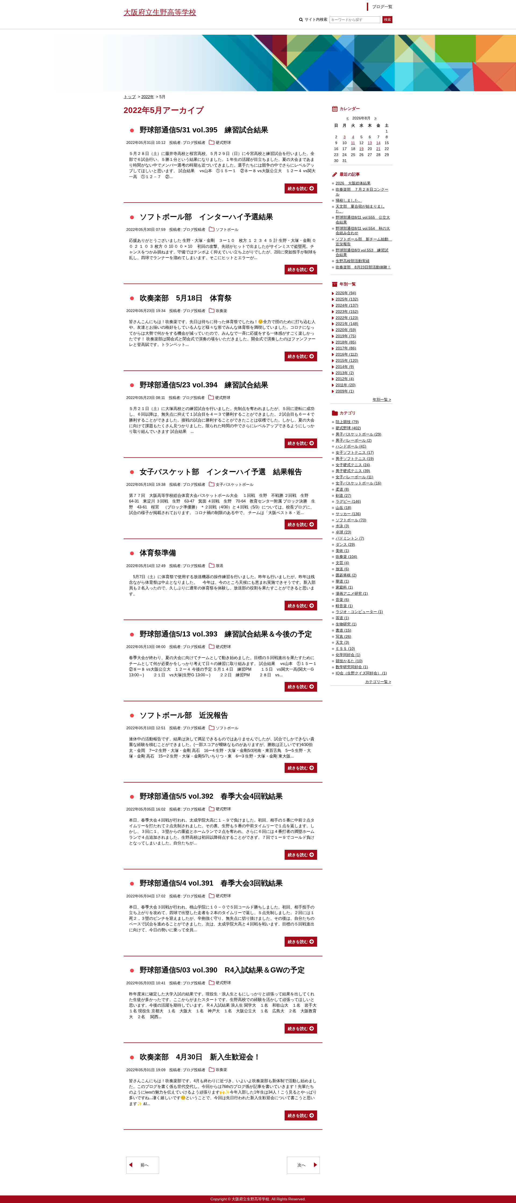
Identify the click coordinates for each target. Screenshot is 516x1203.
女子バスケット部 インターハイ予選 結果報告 (221, 472)
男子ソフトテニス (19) (355, 459)
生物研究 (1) (346, 624)
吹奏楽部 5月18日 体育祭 (186, 298)
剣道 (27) (343, 496)
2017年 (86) (346, 348)
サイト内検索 (316, 19)
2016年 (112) (347, 354)
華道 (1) (342, 581)
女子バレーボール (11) (354, 477)
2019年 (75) (346, 336)
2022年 (147, 96)
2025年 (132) (347, 299)
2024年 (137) (347, 305)
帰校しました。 (349, 201)
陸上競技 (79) (347, 422)
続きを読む (298, 188)
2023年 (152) (347, 312)
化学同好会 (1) (348, 655)
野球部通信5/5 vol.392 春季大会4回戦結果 (211, 796)
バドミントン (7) (350, 538)
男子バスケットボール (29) (358, 434)
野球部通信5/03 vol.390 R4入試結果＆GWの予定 (222, 970)
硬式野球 (223, 143)
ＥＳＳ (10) (345, 649)
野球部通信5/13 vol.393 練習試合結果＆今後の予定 (226, 634)
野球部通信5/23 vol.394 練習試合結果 (204, 385)
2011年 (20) (346, 385)
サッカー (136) (348, 514)
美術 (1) (342, 551)
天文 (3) (342, 643)
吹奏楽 (221, 311)
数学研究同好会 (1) (352, 667)
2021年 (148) (347, 324)
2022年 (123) (347, 318)
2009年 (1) (345, 391)
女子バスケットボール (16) (358, 483)
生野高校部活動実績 (353, 261)
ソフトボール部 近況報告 (184, 715)
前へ (145, 1165)
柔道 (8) (342, 489)
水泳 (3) (342, 526)
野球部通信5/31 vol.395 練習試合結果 (204, 130)
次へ (302, 1165)
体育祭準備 (158, 553)
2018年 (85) (346, 342)
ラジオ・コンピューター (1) (359, 612)
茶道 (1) (342, 618)
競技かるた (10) (349, 661)
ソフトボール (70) (351, 520)
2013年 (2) (345, 373)
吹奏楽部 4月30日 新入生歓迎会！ (200, 1057)
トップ (130, 96)
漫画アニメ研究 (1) (352, 594)
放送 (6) (342, 569)
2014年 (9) (345, 367)
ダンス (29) (345, 545)
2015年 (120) (347, 361)
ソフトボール (227, 230)
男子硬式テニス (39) (353, 471)
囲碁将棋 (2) (346, 575)
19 (361, 149)
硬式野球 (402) (348, 428)
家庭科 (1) (344, 587)
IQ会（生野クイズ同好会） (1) (361, 673)
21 (378, 149)
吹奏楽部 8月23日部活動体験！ (363, 267)
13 (370, 143)
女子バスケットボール (234, 485)
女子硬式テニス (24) (353, 465)
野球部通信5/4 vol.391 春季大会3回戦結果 (211, 883)
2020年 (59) (346, 330)
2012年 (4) (345, 379)
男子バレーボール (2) (354, 440)
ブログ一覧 (382, 6)
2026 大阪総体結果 (353, 183)
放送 (219, 566)
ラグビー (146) (348, 502)
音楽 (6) (342, 600)
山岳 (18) (343, 508)
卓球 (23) (343, 532)
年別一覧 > (382, 400)
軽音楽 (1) (344, 606)
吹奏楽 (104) (346, 557)
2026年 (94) (346, 293)
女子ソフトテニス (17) (355, 453)
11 (353, 143)
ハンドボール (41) (351, 446)
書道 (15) (343, 630)
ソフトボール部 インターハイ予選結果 (206, 217)
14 (378, 143)
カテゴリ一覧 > (378, 682)
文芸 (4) (342, 563)
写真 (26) (343, 637)
